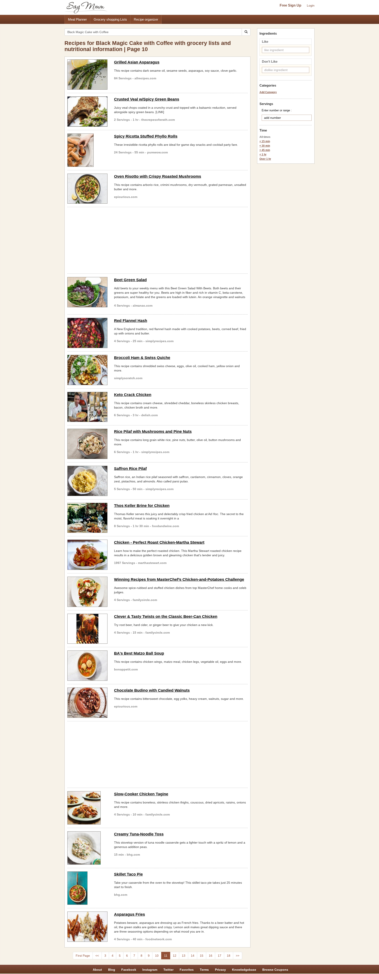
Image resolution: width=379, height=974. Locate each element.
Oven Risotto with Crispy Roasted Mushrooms (157, 176)
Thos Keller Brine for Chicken (142, 505)
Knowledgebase (244, 969)
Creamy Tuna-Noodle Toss (139, 834)
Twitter (168, 969)
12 (174, 955)
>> (237, 955)
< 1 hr (262, 154)
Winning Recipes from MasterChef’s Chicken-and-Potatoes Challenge (179, 579)
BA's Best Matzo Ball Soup (139, 653)
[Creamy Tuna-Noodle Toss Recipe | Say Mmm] (87, 848)
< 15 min (264, 141)
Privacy (220, 969)
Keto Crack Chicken (132, 395)
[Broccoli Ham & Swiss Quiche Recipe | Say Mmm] (87, 370)
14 (192, 955)
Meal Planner (77, 19)
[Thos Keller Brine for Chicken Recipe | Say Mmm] (87, 518)
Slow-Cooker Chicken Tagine (141, 794)
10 (157, 955)
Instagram (149, 969)
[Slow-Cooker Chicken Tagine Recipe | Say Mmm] (87, 808)
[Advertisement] (157, 239)
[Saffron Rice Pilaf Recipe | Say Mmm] (87, 481)
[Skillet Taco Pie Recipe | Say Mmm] (87, 888)
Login (311, 5)
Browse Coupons (275, 969)
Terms (204, 969)
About (97, 969)
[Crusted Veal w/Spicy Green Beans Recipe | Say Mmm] (87, 111)
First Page (83, 955)
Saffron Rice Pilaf (130, 468)
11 (165, 955)
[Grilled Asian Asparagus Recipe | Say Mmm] (87, 74)
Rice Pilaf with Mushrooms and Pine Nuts (153, 431)
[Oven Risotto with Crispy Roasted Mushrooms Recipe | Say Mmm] (87, 189)
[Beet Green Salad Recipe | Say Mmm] (87, 292)
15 (201, 955)
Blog (111, 969)
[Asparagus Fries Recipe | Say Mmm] (87, 927)
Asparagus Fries (129, 914)
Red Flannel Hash (130, 320)
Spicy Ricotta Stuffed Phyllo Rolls (145, 136)
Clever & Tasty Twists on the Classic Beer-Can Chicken (165, 616)
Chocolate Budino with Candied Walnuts (152, 690)
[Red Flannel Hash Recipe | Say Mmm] (87, 333)
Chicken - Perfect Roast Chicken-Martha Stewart (159, 542)
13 (183, 955)
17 (219, 955)
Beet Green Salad (130, 280)
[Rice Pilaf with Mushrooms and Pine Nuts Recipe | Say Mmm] (87, 444)
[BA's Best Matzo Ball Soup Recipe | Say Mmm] (87, 666)
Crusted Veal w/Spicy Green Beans (146, 99)
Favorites (187, 969)
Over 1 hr (265, 158)
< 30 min (264, 145)
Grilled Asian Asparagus (136, 62)
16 (210, 955)
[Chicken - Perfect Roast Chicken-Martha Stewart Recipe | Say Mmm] (87, 555)
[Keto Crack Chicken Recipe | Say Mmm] (87, 407)
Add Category (268, 92)
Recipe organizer (146, 19)
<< (97, 955)
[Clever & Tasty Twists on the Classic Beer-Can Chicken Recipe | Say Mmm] (87, 629)
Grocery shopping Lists (110, 19)
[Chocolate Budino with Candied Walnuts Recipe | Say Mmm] (87, 703)
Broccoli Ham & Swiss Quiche (142, 357)
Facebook (128, 969)
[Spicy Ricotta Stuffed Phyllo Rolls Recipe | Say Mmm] (87, 150)
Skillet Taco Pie (128, 874)
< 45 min (264, 150)
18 (228, 955)
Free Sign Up (290, 5)
